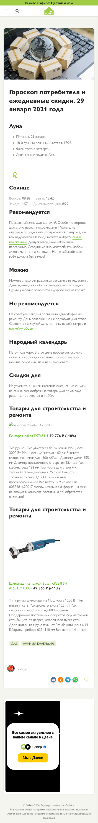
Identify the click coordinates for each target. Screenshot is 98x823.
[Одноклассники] (60, 681)
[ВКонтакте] (53, 681)
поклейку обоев (21, 328)
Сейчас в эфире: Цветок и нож (49, 3)
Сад (14, 643)
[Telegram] (68, 681)
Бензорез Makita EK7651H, (42, 435)
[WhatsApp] (75, 681)
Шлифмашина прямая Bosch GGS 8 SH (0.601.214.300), (38, 586)
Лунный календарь (38, 643)
